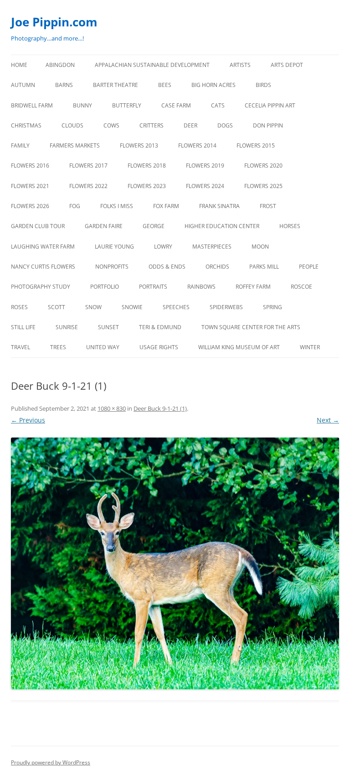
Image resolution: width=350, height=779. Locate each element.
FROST (268, 206)
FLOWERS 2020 (263, 165)
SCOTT (56, 307)
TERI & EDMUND (160, 327)
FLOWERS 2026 (30, 206)
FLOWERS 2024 (205, 186)
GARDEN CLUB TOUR (38, 226)
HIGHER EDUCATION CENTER (222, 226)
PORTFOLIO (104, 286)
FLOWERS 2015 (256, 145)
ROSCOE (301, 286)
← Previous (28, 420)
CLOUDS (72, 125)
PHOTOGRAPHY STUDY (40, 286)
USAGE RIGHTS (158, 347)
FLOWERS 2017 (88, 165)
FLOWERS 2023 (147, 186)
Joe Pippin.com (54, 22)
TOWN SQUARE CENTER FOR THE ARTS (250, 327)
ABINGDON (60, 65)
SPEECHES (176, 307)
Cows (111, 125)
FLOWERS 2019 (205, 165)
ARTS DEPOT (287, 65)
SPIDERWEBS (226, 307)
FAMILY (20, 145)
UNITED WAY (102, 347)
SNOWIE (132, 307)
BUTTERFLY (126, 105)
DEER (190, 125)
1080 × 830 (112, 408)
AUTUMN (23, 85)
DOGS (225, 125)
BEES (164, 85)
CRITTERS (151, 125)
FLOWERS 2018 (147, 165)
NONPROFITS (112, 266)
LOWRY (163, 246)
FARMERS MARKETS (75, 145)
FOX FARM (166, 206)
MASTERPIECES (212, 246)
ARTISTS (240, 65)
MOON (260, 246)
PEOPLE (309, 266)
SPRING (272, 307)
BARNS (64, 85)
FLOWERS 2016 (30, 165)
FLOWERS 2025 (263, 186)
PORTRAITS (153, 286)
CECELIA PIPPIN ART (270, 105)
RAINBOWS (201, 286)
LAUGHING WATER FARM (43, 246)
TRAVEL (20, 347)
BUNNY (82, 105)
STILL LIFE (23, 327)
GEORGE (154, 226)
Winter (310, 347)
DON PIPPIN (268, 125)
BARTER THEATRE (115, 85)
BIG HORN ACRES (213, 85)
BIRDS (263, 85)
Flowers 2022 (88, 186)
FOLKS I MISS (116, 206)
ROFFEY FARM (253, 286)
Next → (328, 420)
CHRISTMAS (26, 125)
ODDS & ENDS (167, 266)
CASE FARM (176, 105)
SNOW (93, 307)
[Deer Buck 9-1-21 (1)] (175, 563)
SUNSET (108, 327)
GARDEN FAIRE (104, 226)
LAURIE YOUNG (114, 246)
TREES (58, 347)
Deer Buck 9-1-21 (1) (160, 408)
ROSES (19, 307)
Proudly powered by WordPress (50, 762)
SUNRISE (67, 327)
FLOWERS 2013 (139, 145)
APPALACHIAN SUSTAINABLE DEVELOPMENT (152, 65)
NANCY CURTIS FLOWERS (43, 266)
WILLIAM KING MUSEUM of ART (239, 347)
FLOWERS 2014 (197, 145)
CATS (218, 105)
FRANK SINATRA (219, 206)
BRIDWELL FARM (32, 105)
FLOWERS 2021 (30, 186)
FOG (74, 206)
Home (19, 65)
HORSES (289, 226)
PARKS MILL (264, 266)
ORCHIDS (217, 266)
